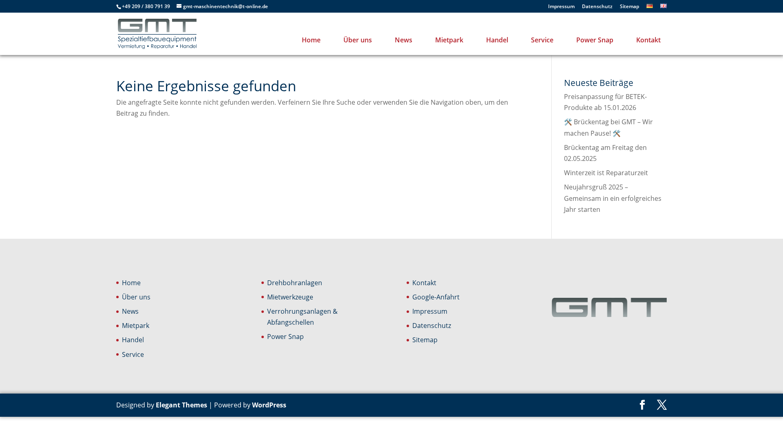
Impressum (561, 7)
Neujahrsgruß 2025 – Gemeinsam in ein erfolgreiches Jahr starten (612, 198)
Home (311, 39)
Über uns (357, 39)
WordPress (269, 404)
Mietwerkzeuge (290, 297)
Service (542, 39)
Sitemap (629, 7)
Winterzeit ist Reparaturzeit (606, 172)
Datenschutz (597, 7)
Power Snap (594, 39)
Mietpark (449, 39)
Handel (497, 39)
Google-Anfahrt (436, 297)
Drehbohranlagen (294, 282)
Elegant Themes (181, 404)
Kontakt (648, 39)
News (403, 39)
